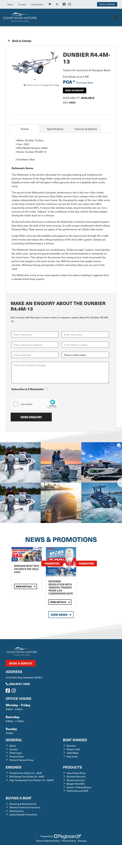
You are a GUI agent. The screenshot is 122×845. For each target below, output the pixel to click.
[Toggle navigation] (116, 17)
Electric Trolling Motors (79, 787)
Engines (13, 767)
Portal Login (15, 753)
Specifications (55, 129)
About (10, 4)
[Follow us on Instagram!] (14, 691)
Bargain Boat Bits (76, 783)
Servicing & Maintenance (22, 804)
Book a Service (20, 663)
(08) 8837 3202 (19, 684)
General (14, 739)
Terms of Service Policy (21, 760)
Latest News (37, 4)
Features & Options (86, 129)
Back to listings (21, 40)
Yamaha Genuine (76, 780)
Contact (22, 4)
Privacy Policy (16, 756)
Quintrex (71, 745)
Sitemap (82, 840)
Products (72, 767)
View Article (24, 586)
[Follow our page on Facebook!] (64, 4)
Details (25, 129)
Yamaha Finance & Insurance (24, 807)
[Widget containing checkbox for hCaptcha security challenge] (35, 404)
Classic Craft (73, 749)
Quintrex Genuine (76, 776)
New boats (72, 756)
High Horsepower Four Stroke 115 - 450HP (31, 780)
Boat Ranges (75, 739)
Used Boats (72, 753)
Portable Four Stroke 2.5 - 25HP (25, 773)
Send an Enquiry (74, 90)
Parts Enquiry (16, 811)
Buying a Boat (19, 797)
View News (59, 615)
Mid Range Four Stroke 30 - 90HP (26, 776)
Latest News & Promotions (23, 814)
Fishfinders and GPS (77, 791)
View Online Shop (76, 773)
